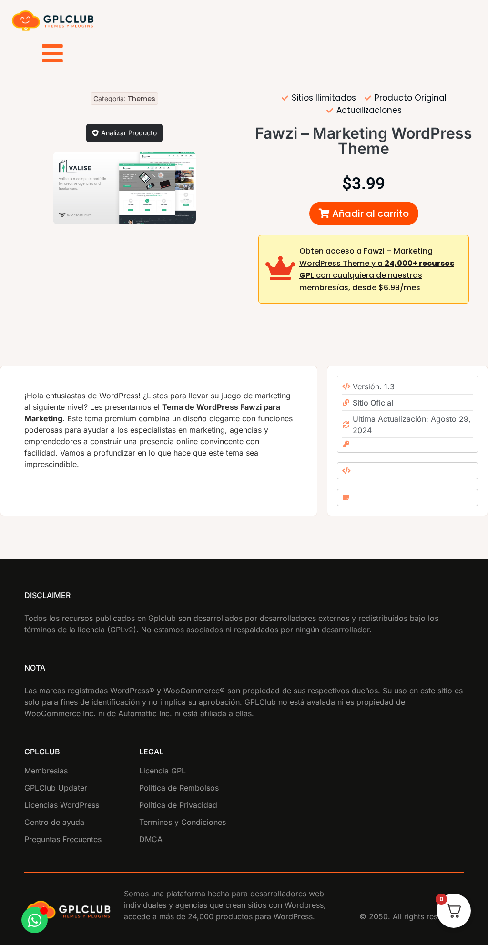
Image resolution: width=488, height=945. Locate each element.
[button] (363, 213)
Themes (141, 98)
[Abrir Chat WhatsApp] (34, 920)
